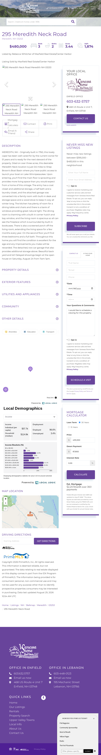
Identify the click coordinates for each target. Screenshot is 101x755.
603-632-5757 (78, 101)
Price (69, 435)
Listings (15, 605)
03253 (52, 605)
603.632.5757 (56, 8)
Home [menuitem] (13, 702)
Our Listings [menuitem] (17, 707)
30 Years (85, 422)
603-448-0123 (62, 673)
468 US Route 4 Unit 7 (28, 684)
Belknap (30, 605)
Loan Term (72, 422)
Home (5, 605)
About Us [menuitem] (15, 728)
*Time (69, 294)
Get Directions (46, 541)
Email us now (22, 678)
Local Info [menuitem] (15, 724)
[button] (73, 21)
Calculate (80, 474)
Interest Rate (73, 458)
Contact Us (81, 118)
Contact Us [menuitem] (16, 733)
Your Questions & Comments (80, 305)
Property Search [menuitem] (19, 715)
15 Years (74, 427)
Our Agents (71, 125)
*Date (69, 283)
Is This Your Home (87, 254)
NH (22, 605)
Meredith (42, 605)
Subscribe (80, 226)
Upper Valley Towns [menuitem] (22, 720)
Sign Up (82, 8)
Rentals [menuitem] (14, 711)
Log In (73, 8)
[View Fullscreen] (5, 509)
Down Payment (74, 446)
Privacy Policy (72, 216)
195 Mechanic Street (67, 684)
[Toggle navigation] (93, 8)
